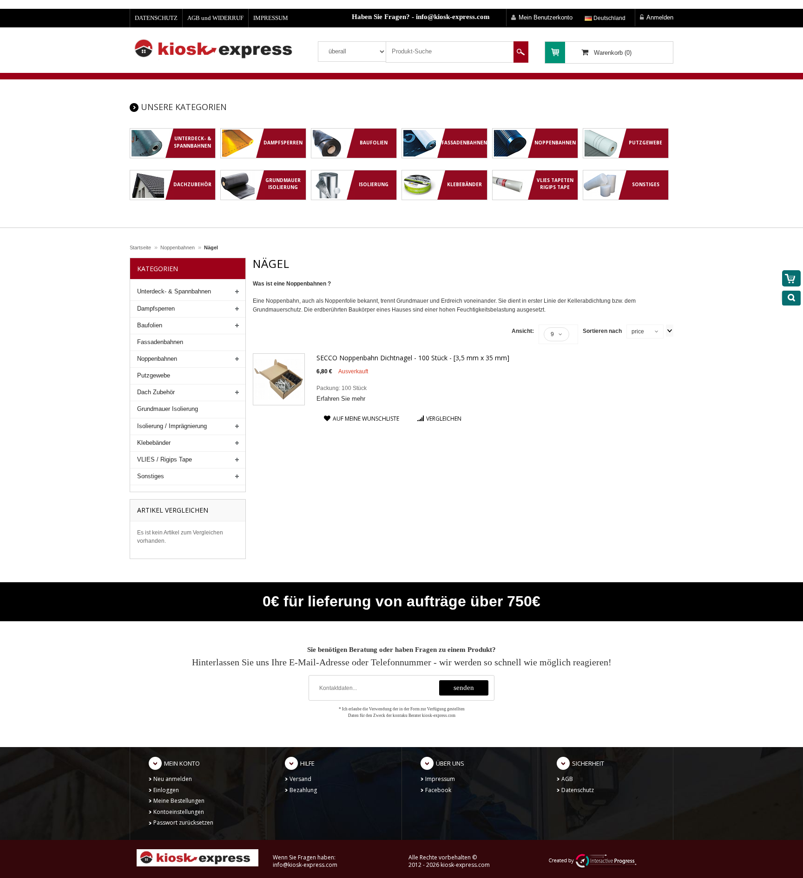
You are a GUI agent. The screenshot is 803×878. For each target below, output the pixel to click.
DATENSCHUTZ (156, 17)
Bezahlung (303, 790)
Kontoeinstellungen (178, 812)
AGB (567, 779)
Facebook (438, 790)
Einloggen (166, 790)
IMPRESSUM (270, 17)
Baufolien (149, 325)
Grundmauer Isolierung (167, 408)
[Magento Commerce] (217, 48)
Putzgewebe (153, 375)
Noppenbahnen (177, 247)
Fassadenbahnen (160, 341)
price (638, 331)
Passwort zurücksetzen (183, 822)
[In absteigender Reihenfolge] (669, 331)
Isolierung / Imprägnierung (172, 426)
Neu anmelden (172, 779)
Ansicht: (523, 331)
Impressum (440, 779)
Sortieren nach (602, 331)
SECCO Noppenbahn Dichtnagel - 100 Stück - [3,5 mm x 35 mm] (412, 357)
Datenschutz (577, 790)
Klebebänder (154, 442)
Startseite (140, 247)
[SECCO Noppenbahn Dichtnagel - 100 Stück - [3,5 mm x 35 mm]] (279, 379)
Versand (300, 779)
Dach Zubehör (156, 392)
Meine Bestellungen (178, 801)
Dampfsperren (156, 308)
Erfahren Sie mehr (340, 398)
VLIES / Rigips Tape (164, 459)
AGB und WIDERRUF (215, 17)
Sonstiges (150, 476)
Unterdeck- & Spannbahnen (174, 291)
